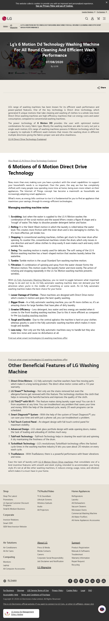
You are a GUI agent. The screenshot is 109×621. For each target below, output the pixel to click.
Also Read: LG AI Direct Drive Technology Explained (32, 161)
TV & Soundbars (44, 496)
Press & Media (43, 548)
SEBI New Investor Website (15, 527)
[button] (86, 18)
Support (76, 543)
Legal (83, 591)
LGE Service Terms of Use (38, 591)
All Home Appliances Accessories (86, 521)
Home (5, 26)
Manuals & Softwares (81, 551)
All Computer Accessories (14, 569)
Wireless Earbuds (44, 503)
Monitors (7, 562)
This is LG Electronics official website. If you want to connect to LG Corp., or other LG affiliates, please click (48, 604)
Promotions (8, 500)
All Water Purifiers (79, 517)
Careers (40, 555)
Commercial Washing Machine (84, 514)
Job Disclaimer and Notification (50, 562)
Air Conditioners (10, 548)
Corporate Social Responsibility (50, 558)
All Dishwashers (78, 503)
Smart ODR (8, 523)
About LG (42, 543)
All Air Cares (8, 551)
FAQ (90, 591)
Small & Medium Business (14, 509)
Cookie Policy (71, 591)
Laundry (75, 500)
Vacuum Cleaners (79, 507)
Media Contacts (44, 551)
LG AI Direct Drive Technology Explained (27, 139)
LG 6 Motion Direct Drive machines (55, 462)
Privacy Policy (57, 591)
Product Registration (80, 548)
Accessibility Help (10, 595)
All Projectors (43, 510)
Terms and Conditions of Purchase (35, 595)
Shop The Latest (10, 496)
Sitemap (20, 591)
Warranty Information (81, 558)
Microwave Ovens (79, 510)
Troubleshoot (77, 555)
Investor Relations (87, 12)
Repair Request (78, 562)
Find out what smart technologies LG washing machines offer (38, 338)
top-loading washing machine (32, 315)
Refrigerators (77, 496)
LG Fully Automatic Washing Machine (32, 280)
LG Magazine (13, 26)
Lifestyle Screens (44, 500)
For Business (101, 12)
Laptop (6, 566)
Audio (39, 507)
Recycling (76, 565)
